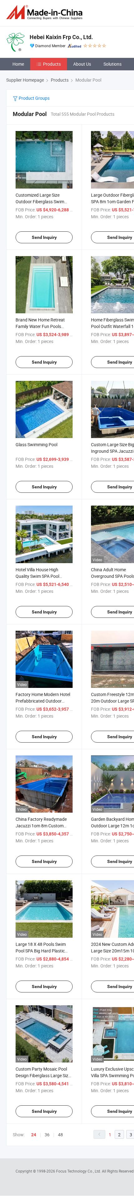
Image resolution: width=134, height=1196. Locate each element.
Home (18, 64)
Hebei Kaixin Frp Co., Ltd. (61, 37)
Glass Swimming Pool (36, 444)
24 (33, 1134)
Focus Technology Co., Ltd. (79, 1170)
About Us (82, 64)
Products (52, 64)
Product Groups (34, 98)
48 (60, 1135)
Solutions (112, 64)
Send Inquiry (44, 237)
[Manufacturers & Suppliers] (45, 12)
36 (47, 1135)
